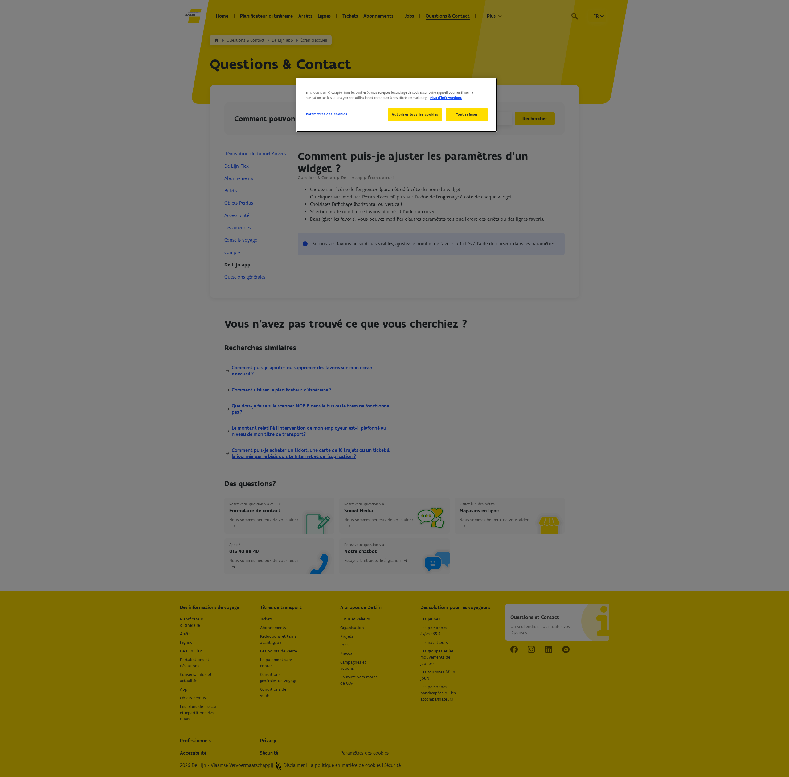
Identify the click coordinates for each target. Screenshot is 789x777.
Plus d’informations (446, 98)
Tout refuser (467, 114)
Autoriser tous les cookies (415, 114)
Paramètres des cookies (326, 114)
